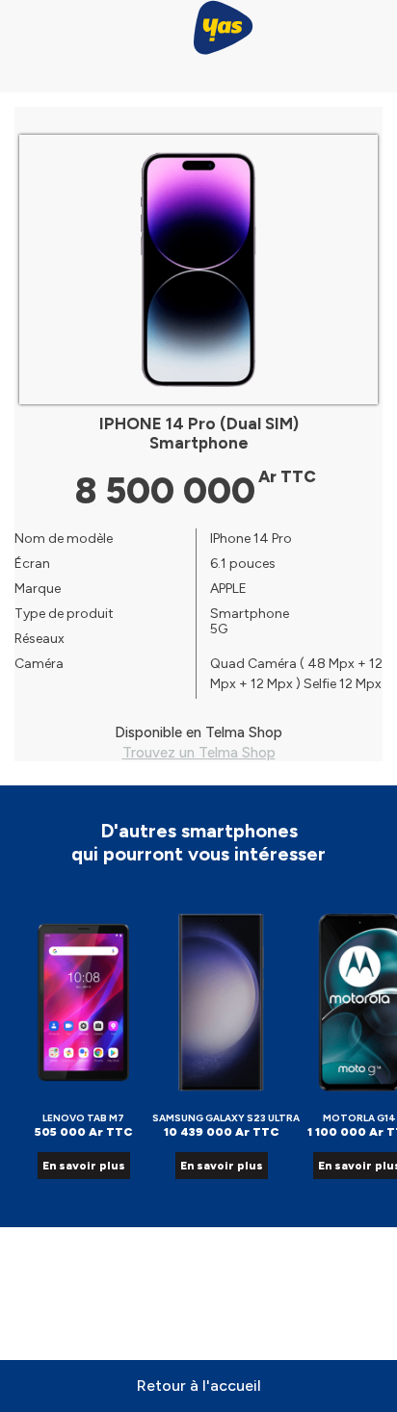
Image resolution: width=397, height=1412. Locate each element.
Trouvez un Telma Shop (199, 752)
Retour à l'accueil (199, 1385)
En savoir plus (83, 1165)
